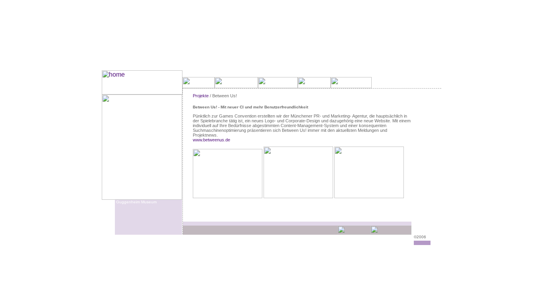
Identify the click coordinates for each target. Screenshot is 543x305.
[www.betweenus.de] (228, 196)
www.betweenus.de (211, 139)
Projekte (201, 95)
